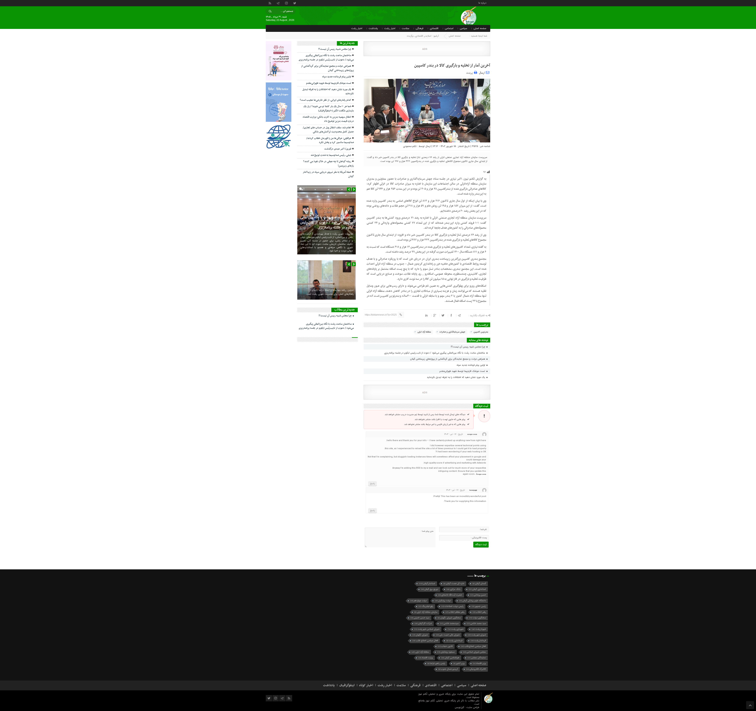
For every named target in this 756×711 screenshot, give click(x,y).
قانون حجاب (445, 646)
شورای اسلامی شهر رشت (426, 629)
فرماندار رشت (478, 640)
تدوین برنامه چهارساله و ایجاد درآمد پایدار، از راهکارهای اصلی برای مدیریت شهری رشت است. (330, 292)
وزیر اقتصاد (479, 663)
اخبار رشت (389, 28)
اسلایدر (427, 36)
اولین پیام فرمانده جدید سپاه (471, 365)
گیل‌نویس (460, 707)
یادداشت (373, 28)
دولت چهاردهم (418, 600)
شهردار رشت (479, 629)
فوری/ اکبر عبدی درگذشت (337, 149)
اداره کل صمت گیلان (453, 583)
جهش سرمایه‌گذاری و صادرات (452, 332)
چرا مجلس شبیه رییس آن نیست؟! (468, 347)
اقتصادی (434, 28)
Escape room (481, 474)
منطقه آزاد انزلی (424, 332)
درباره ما (482, 2)
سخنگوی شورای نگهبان (449, 618)
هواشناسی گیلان (450, 657)
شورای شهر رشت (477, 635)
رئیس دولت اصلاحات (452, 606)
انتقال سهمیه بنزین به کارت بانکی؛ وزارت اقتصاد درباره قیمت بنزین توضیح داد (328, 119)
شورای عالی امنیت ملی (448, 635)
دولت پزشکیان (443, 600)
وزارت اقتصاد (425, 657)
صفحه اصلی (479, 28)
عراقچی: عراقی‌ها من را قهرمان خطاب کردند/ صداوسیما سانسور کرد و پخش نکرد (330, 140)
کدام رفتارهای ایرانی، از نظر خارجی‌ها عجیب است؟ (325, 100)
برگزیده (410, 36)
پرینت (470, 72)
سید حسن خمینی (419, 618)
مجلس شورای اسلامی (474, 652)
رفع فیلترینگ (426, 606)
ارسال (482, 72)
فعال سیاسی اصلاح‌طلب (473, 646)
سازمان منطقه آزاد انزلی (425, 612)
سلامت (405, 28)
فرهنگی (419, 28)
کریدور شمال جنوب (448, 669)
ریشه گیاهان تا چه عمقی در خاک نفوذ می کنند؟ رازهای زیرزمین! (328, 163)
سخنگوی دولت (477, 618)
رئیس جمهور (479, 606)
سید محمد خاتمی (476, 623)
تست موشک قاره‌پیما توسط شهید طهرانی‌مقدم (462, 371)
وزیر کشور (459, 663)
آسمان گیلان (479, 583)
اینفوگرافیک (347, 685)
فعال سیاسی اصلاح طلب (425, 640)
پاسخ (372, 483)
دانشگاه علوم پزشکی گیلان (472, 600)
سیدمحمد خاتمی (449, 623)
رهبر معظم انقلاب (455, 612)
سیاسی (463, 28)
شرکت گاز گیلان (423, 623)
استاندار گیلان (427, 583)
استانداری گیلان (477, 589)
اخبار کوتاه (366, 685)
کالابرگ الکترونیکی (476, 669)
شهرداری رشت (455, 629)
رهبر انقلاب (479, 612)
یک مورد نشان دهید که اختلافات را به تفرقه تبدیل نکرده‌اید (456, 377)
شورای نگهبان (420, 635)
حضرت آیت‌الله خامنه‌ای (450, 595)
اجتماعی (449, 28)
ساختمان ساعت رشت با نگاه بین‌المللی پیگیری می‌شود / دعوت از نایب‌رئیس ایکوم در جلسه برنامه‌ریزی (435, 353)
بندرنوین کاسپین (480, 332)
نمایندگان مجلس (477, 657)
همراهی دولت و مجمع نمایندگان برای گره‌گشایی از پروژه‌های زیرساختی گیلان (448, 359)
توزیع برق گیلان (429, 589)
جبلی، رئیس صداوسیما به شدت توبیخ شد (331, 155)
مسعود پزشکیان (446, 652)
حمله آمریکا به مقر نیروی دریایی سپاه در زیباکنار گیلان (328, 174)
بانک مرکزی (453, 589)
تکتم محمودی (410, 146)
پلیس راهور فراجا (436, 663)
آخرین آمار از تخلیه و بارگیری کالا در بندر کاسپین (452, 65)
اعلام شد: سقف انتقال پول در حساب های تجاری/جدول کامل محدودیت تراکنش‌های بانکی (328, 130)
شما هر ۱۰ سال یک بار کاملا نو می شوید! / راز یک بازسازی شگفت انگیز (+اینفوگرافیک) (328, 108)
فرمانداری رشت (454, 640)
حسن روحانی (478, 595)
